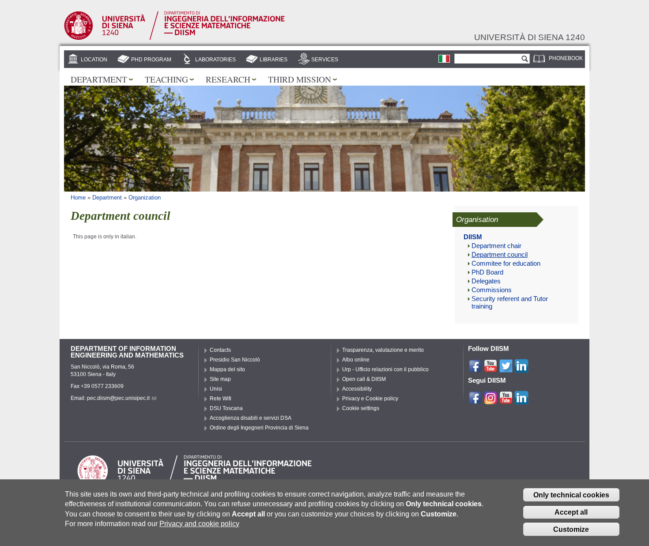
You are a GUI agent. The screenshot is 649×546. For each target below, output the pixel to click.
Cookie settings (360, 408)
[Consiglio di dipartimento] (444, 59)
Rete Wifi (220, 398)
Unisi (216, 389)
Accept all (571, 512)
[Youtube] (490, 369)
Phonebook (566, 58)
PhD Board (487, 272)
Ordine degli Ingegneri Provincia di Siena (259, 428)
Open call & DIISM (364, 379)
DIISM (473, 237)
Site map (220, 379)
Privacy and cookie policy (199, 523)
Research (228, 79)
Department (99, 79)
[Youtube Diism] (506, 401)
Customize (571, 529)
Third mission (299, 79)
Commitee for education (506, 263)
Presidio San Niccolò (235, 360)
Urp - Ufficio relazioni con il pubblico (385, 369)
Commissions (492, 290)
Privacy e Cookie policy (370, 398)
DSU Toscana (226, 408)
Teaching (166, 79)
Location (94, 59)
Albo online (356, 360)
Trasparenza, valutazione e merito (383, 350)
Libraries (273, 59)
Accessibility (357, 389)
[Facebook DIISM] (475, 401)
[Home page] (174, 38)
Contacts (220, 350)
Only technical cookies (571, 495)
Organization (144, 197)
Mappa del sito (227, 369)
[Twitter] (506, 369)
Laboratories (215, 59)
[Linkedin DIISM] (521, 401)
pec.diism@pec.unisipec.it (118, 398)
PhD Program (151, 59)
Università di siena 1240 (529, 37)
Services (324, 59)
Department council (500, 254)
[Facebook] (475, 369)
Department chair (496, 245)
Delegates (486, 281)
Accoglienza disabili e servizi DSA (250, 418)
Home (78, 197)
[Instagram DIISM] (490, 401)
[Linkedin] (521, 369)
